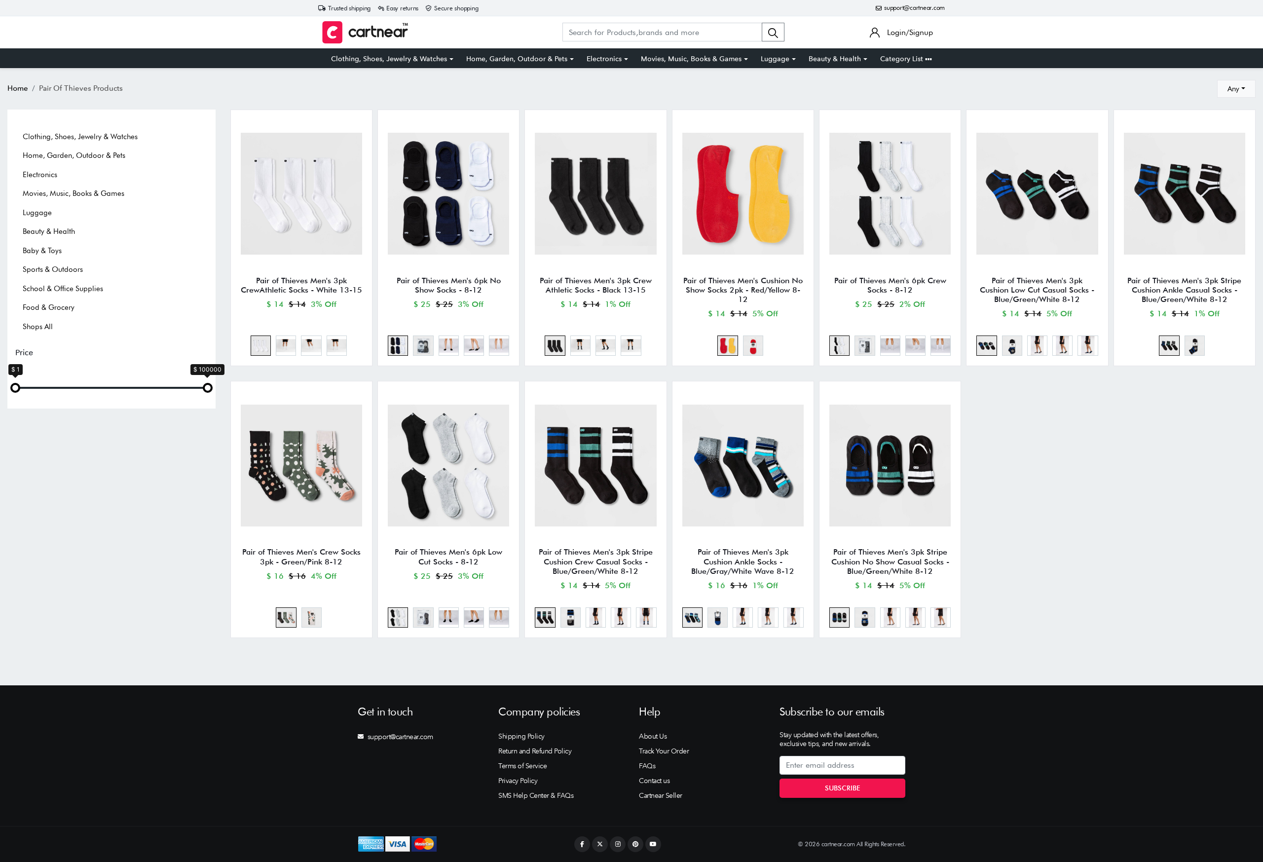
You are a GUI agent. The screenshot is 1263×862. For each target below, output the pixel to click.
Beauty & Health (835, 58)
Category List (902, 58)
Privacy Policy (517, 780)
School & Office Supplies (63, 288)
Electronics (604, 58)
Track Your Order (664, 751)
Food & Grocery (48, 307)
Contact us (654, 780)
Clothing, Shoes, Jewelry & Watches (389, 58)
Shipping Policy (521, 736)
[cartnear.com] (365, 32)
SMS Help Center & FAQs (535, 795)
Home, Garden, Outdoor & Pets (516, 58)
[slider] (15, 388)
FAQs (647, 765)
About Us (653, 736)
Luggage (775, 58)
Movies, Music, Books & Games (691, 58)
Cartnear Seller (660, 795)
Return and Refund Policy (534, 751)
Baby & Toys (42, 250)
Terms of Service (522, 765)
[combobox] (1236, 89)
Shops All (38, 326)
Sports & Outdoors (53, 269)
